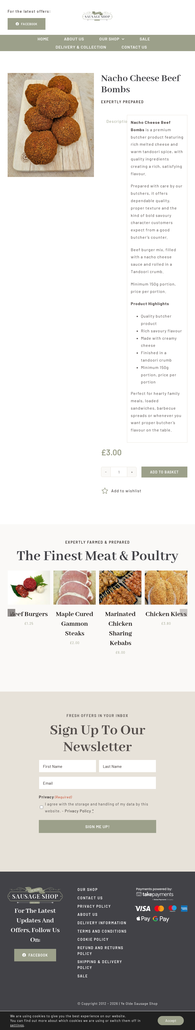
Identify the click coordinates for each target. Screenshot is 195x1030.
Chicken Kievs (166, 614)
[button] (11, 613)
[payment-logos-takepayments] (161, 888)
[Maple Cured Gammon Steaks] (74, 573)
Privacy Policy (78, 811)
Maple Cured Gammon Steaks (74, 624)
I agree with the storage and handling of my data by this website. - (96, 807)
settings (17, 1025)
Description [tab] (114, 121)
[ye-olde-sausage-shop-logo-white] (35, 888)
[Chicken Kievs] (166, 573)
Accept (170, 1020)
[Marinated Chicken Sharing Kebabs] (120, 573)
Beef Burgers (29, 614)
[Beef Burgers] (29, 573)
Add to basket (164, 472)
